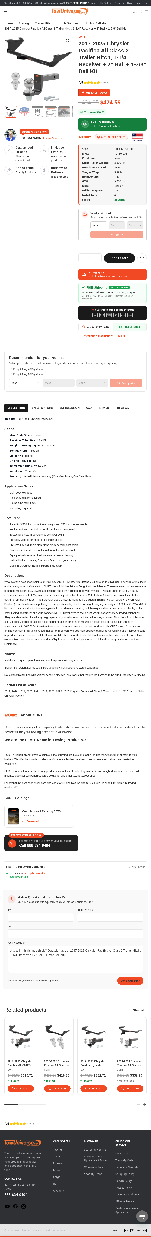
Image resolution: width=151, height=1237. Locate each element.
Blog (129, 3)
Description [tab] (16, 408)
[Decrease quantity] (83, 258)
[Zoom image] (67, 40)
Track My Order (124, 1160)
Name (10, 909)
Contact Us (141, 3)
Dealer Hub (69, 3)
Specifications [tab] (43, 408)
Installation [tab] (70, 408)
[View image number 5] (64, 112)
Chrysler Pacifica (35, 873)
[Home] (70, 11)
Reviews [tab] (123, 408)
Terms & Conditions (127, 1194)
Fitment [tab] (104, 408)
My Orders (105, 3)
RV (54, 1183)
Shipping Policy (124, 1174)
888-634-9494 (30, 138)
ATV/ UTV (58, 1190)
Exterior (58, 1163)
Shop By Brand (93, 1174)
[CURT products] (85, 137)
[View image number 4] (51, 112)
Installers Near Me (87, 3)
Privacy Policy (123, 1187)
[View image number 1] (11, 112)
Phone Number (85, 909)
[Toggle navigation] (5, 11)
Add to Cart (23, 1088)
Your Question (16, 942)
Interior (57, 1170)
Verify (119, 234)
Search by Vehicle (95, 1149)
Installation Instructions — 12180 (104, 336)
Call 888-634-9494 (34, 845)
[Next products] (144, 1104)
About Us (119, 3)
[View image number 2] (24, 112)
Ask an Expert (51, 138)
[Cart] (147, 11)
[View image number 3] (37, 112)
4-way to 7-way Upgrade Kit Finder (96, 1158)
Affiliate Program (125, 1201)
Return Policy (123, 1181)
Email (11, 926)
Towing (57, 1149)
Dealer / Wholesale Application (127, 1210)
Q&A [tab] (89, 408)
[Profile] (140, 11)
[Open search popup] (134, 11)
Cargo (56, 1177)
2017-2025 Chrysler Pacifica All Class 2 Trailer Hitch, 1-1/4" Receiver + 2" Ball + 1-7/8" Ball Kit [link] (65, 28)
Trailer (57, 1156)
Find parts (128, 383)
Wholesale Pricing (95, 1167)
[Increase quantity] (97, 258)
